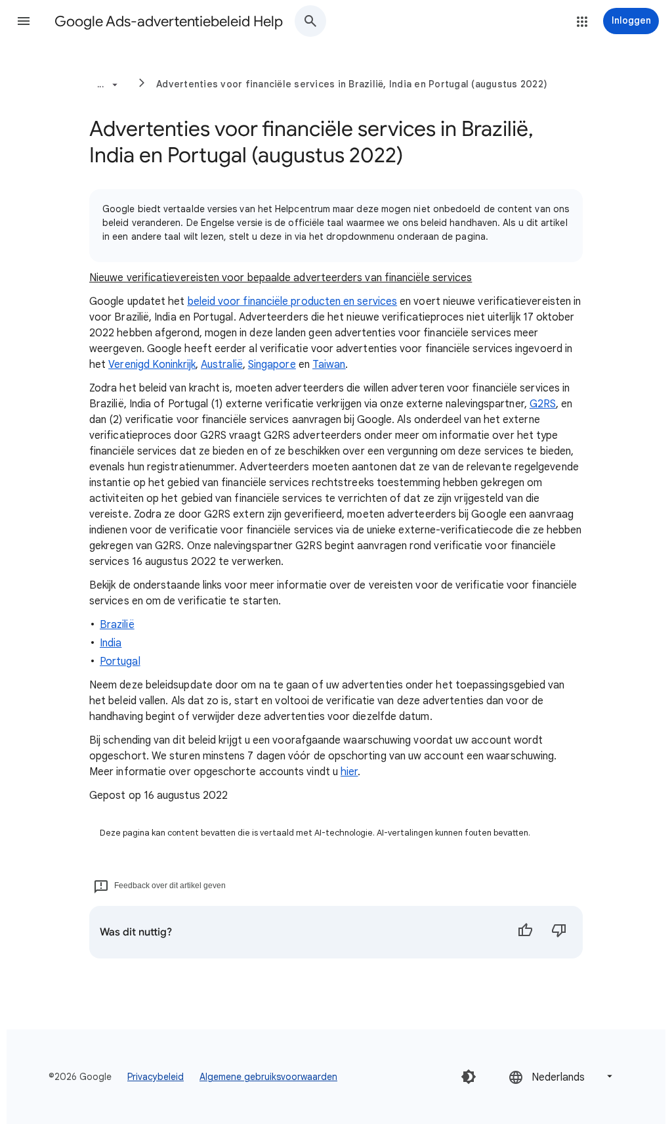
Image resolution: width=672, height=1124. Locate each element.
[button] (23, 21)
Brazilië (117, 624)
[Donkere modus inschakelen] (468, 1076)
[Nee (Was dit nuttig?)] (559, 932)
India (110, 643)
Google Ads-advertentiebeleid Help (168, 21)
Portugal (120, 661)
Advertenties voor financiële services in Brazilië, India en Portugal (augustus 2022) (351, 84)
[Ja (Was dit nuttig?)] (525, 932)
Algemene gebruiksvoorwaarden (268, 1077)
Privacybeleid (155, 1077)
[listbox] (561, 1076)
